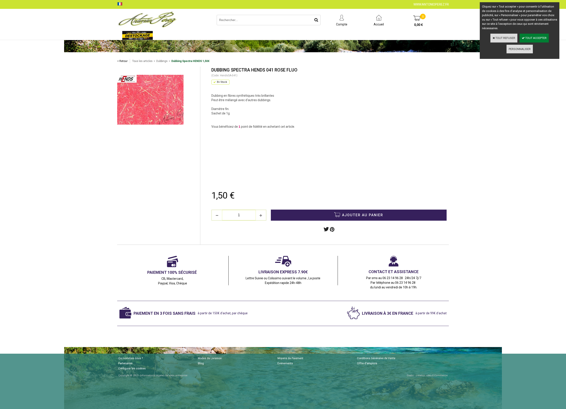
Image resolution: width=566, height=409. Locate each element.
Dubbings (162, 61)
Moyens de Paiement (290, 358)
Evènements (285, 363)
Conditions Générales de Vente (376, 358)
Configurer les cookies (132, 368)
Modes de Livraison (210, 358)
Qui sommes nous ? (130, 358)
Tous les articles (142, 61)
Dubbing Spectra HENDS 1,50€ (190, 61)
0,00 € (418, 25)
